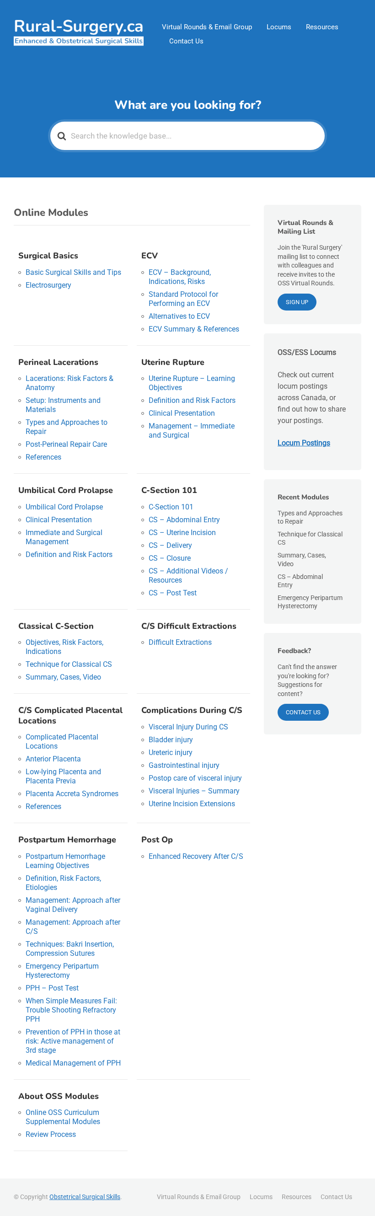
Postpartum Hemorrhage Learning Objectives (65, 861)
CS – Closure (170, 558)
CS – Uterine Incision (182, 532)
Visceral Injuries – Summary (194, 791)
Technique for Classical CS (69, 664)
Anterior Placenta (53, 759)
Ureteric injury (171, 752)
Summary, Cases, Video (63, 677)
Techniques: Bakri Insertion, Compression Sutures (70, 949)
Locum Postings (304, 443)
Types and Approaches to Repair (66, 427)
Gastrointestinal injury (184, 765)
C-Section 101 (171, 507)
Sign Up (297, 302)
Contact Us (186, 41)
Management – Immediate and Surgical (192, 430)
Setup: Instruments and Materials (63, 405)
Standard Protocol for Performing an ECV (183, 299)
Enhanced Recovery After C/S (196, 856)
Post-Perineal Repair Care (66, 444)
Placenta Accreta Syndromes (72, 793)
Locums (279, 27)
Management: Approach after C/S (73, 927)
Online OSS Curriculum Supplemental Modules (63, 1117)
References (43, 457)
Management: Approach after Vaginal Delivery (73, 905)
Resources (322, 27)
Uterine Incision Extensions (192, 803)
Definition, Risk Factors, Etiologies (63, 883)
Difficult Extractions (180, 642)
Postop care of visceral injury (195, 778)
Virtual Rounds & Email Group (207, 27)
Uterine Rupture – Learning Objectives (192, 383)
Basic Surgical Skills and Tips (73, 272)
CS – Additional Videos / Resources (188, 575)
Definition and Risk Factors (192, 400)
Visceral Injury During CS (188, 727)
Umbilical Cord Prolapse (64, 507)
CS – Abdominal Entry (184, 519)
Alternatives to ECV (179, 316)
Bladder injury (171, 739)
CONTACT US (303, 712)
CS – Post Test (173, 593)
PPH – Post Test (52, 988)
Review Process (51, 1134)
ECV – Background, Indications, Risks (180, 277)
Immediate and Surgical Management (64, 537)
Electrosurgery (48, 285)
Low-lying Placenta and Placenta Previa (63, 776)
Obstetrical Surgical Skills (84, 1196)
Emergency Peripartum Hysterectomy (62, 971)
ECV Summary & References (194, 329)
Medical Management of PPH (73, 1063)
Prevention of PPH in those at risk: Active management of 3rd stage (73, 1041)
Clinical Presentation (182, 413)
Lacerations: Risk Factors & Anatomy (69, 383)
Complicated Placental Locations (62, 741)
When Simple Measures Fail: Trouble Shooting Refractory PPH (71, 1009)
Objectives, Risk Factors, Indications (64, 647)
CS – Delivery (170, 545)
